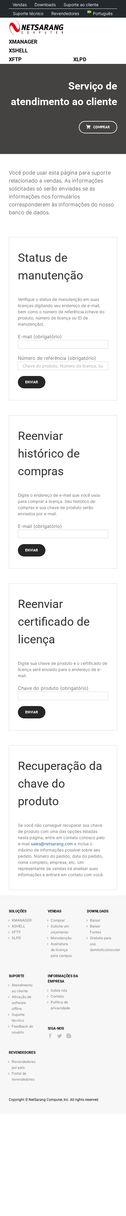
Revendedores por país (22, 1064)
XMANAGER (22, 920)
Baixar (95, 920)
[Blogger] (69, 1035)
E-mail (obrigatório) (40, 336)
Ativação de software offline (21, 1003)
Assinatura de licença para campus (61, 950)
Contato (57, 996)
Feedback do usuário (22, 1029)
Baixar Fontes (95, 929)
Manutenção (61, 938)
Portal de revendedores (22, 1076)
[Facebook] (50, 1035)
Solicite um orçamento (60, 929)
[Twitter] (59, 1035)
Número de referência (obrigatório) (57, 358)
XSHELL (18, 926)
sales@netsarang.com (52, 843)
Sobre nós (59, 990)
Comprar (58, 920)
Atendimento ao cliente (22, 988)
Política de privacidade (60, 1005)
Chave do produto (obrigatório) (53, 688)
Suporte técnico (18, 1017)
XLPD (16, 938)
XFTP (16, 932)
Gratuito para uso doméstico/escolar (100, 944)
